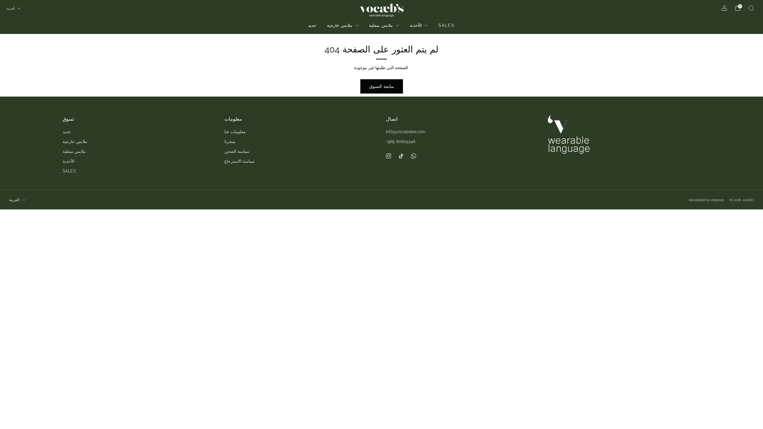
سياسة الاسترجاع (239, 161)
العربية (10, 8)
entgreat (717, 200)
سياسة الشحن (236, 151)
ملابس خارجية (339, 25)
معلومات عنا (235, 131)
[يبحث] (751, 8)
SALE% (446, 25)
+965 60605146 (400, 141)
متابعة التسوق (381, 86)
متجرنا (229, 141)
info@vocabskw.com (405, 131)
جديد (312, 25)
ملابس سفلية (381, 25)
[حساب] (724, 8)
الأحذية (416, 25)
